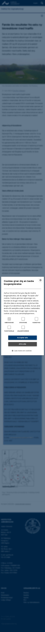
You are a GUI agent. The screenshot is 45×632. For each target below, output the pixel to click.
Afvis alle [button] (22, 344)
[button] (22, 350)
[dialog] (22, 316)
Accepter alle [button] (22, 338)
